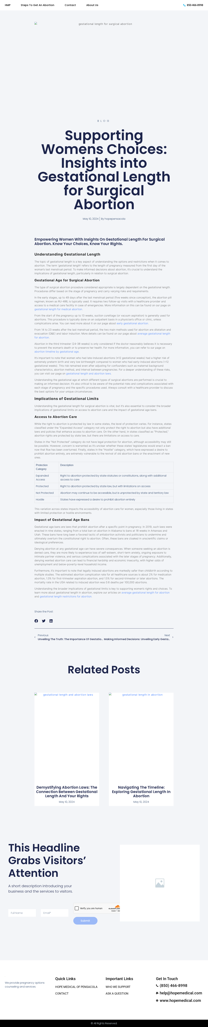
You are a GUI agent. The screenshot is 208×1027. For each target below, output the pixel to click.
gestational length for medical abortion (58, 309)
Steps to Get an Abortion (37, 5)
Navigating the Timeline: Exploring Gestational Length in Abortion (141, 792)
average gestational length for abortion (145, 592)
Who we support (118, 987)
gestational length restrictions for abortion (65, 596)
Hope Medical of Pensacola (76, 987)
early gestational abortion (132, 323)
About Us (92, 5)
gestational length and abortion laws (88, 373)
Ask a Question (117, 993)
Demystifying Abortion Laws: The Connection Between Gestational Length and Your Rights (67, 792)
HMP (7, 5)
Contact (70, 5)
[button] (36, 621)
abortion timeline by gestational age (56, 351)
